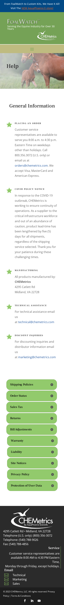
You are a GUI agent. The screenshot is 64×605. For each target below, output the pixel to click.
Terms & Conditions (21, 595)
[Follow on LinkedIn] (32, 601)
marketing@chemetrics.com (37, 357)
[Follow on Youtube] (39, 601)
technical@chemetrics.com (36, 322)
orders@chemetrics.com (31, 166)
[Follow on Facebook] (25, 601)
